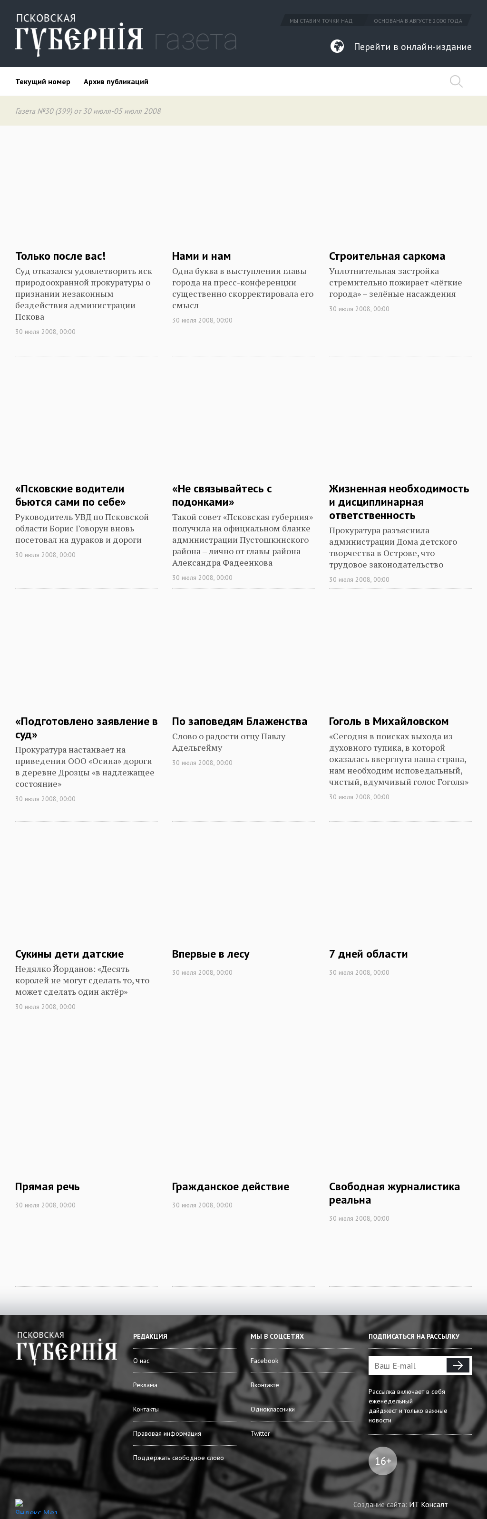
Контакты (146, 1409)
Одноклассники (273, 1409)
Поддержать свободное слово (178, 1457)
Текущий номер (42, 81)
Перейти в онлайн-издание (413, 46)
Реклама (145, 1385)
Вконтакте (265, 1385)
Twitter (260, 1433)
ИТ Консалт (428, 1504)
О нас (141, 1360)
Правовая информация (167, 1433)
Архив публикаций (116, 81)
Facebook (264, 1360)
